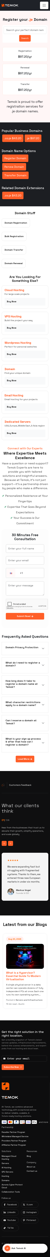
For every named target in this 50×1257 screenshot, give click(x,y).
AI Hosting (6, 1167)
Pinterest (31, 1220)
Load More (24, 759)
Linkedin (11, 1212)
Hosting (5, 1176)
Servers (5, 1163)
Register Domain (15, 158)
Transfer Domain (15, 175)
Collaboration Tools (11, 1192)
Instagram (32, 1212)
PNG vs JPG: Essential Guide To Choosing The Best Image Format (28, 976)
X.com (30, 1204)
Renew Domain (14, 167)
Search (25, 38)
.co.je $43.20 (12, 138)
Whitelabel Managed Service (15, 1136)
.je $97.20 (33, 138)
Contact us (32, 1171)
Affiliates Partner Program (14, 1145)
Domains (5, 1180)
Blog (29, 1156)
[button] (11, 573)
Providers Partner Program (14, 1140)
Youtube (11, 1220)
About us (31, 1166)
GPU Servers (7, 1172)
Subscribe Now (11, 1067)
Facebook (12, 1204)
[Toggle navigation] (44, 5)
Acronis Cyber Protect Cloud (12, 1186)
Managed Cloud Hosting (9, 1157)
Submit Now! (24, 616)
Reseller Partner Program (13, 1132)
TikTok (10, 1228)
